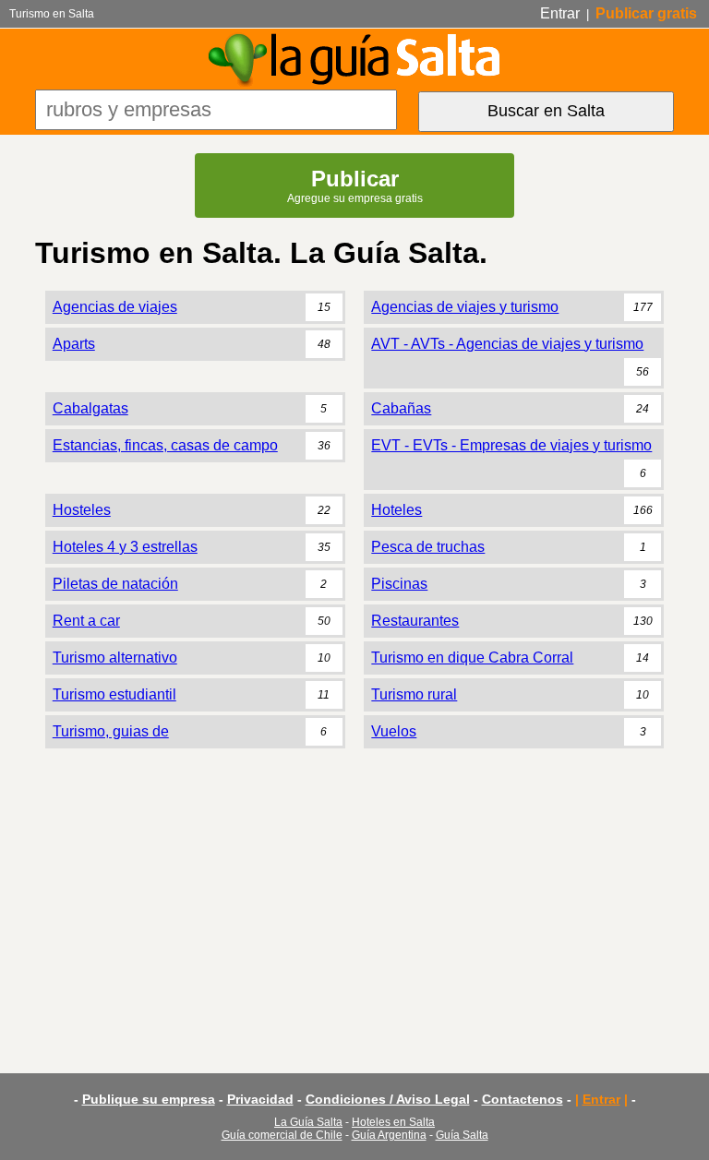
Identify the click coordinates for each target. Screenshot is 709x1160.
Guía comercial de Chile (282, 1135)
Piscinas (399, 584)
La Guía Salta (308, 1122)
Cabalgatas (90, 408)
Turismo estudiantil (114, 694)
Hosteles (82, 510)
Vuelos (393, 731)
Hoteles (396, 510)
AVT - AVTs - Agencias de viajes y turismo (507, 344)
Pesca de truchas (428, 547)
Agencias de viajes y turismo (465, 307)
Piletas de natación (115, 584)
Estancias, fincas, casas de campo (165, 445)
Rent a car (86, 620)
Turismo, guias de (111, 731)
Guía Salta (462, 1135)
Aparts (74, 344)
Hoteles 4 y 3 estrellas (125, 547)
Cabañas (401, 408)
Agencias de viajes (115, 307)
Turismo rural (414, 694)
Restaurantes (415, 620)
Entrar (560, 13)
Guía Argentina (389, 1135)
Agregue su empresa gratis (355, 185)
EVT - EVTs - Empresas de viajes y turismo (511, 445)
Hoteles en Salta (393, 1122)
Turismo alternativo (115, 657)
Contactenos (522, 1099)
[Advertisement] (354, 898)
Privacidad (260, 1099)
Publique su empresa (148, 1099)
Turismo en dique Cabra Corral (472, 657)
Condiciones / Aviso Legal (388, 1099)
